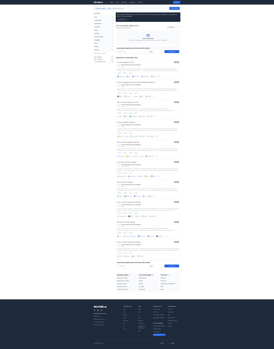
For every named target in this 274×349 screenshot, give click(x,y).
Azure (124, 329)
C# (124, 323)
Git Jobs (141, 283)
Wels (162, 286)
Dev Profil (155, 312)
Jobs (106, 2)
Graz (139, 317)
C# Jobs (141, 281)
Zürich (136, 26)
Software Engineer (122, 26)
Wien (139, 309)
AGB (169, 315)
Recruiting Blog (157, 329)
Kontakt (170, 326)
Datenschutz (171, 317)
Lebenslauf (132, 2)
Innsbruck (163, 281)
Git (124, 326)
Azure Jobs (141, 286)
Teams (111, 2)
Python (125, 315)
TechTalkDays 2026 (99, 325)
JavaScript (126, 320)
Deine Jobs (124, 2)
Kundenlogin (156, 331)
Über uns (170, 309)
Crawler (170, 323)
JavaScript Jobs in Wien (123, 281)
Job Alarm (140, 2)
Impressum (171, 312)
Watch (117, 2)
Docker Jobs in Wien (122, 289)
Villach (162, 289)
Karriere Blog (156, 309)
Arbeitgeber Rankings (159, 317)
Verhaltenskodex (172, 320)
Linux (124, 317)
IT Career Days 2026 (99, 322)
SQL (124, 309)
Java (124, 312)
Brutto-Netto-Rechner (159, 315)
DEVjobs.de (97, 316)
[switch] (111, 57)
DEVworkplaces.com (99, 319)
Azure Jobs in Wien (122, 286)
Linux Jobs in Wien (122, 283)
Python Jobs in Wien (122, 278)
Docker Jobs (142, 289)
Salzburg (163, 278)
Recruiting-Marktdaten (159, 326)
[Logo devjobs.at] (98, 2)
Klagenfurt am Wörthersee (168, 283)
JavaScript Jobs (143, 278)
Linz (139, 315)
